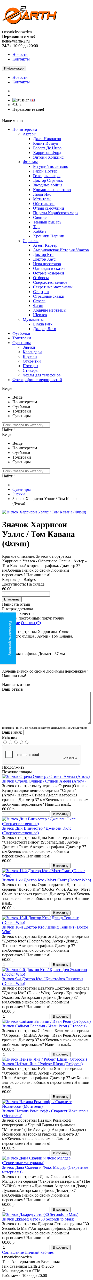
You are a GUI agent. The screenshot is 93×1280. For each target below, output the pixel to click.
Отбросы (41, 278)
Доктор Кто (43, 254)
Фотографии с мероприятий (37, 379)
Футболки (21, 333)
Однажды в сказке (49, 268)
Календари (32, 352)
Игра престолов (47, 264)
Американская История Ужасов (61, 250)
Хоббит (39, 231)
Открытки (32, 361)
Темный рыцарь (47, 222)
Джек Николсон (47, 138)
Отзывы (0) (31, 623)
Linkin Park (42, 324)
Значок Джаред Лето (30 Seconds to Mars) (38, 1219)
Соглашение (13, 1252)
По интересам (24, 129)
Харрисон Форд (47, 152)
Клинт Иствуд (45, 143)
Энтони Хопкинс (48, 157)
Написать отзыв (16, 604)
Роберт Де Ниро (47, 148)
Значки (29, 347)
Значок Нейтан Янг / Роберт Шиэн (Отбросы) (42, 1064)
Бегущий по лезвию (50, 166)
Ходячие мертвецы (49, 310)
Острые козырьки (48, 273)
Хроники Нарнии (48, 236)
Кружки (30, 356)
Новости (20, 54)
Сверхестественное (50, 282)
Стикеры (30, 370)
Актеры (29, 134)
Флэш (38, 305)
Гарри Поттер (45, 171)
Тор (36, 227)
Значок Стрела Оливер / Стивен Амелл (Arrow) (44, 781)
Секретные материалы (53, 287)
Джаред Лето (44, 329)
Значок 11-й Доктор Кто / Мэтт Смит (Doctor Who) (46, 880)
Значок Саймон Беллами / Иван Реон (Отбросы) (44, 1026)
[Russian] (20, 100)
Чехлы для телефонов (42, 375)
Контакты (21, 59)
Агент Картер (45, 245)
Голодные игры (46, 176)
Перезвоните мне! (28, 109)
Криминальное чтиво (52, 189)
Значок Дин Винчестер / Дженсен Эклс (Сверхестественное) (36, 830)
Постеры (30, 366)
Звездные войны (47, 185)
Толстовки (21, 338)
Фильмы (30, 162)
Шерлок (40, 315)
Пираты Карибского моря (55, 213)
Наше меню (12, 120)
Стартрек (41, 291)
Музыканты (33, 319)
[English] (32, 100)
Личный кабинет (40, 1252)
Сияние (40, 217)
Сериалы (30, 240)
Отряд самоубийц (48, 208)
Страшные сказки (48, 296)
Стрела (39, 301)
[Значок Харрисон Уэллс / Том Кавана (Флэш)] (44, 512)
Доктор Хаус (44, 259)
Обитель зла (44, 203)
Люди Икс (42, 194)
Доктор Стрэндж (48, 180)
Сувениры (21, 342)
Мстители (42, 199)
